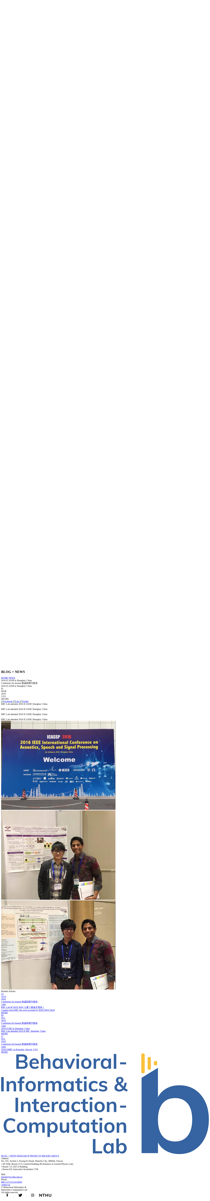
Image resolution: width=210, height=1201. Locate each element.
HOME (4, 678)
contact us (5, 1184)
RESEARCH (23, 1156)
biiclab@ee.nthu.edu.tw (12, 1177)
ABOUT (55, 1156)
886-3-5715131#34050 (11, 1182)
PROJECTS (35, 1156)
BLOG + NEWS (9, 1156)
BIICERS (46, 1156)
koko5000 (53, 704)
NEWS (12, 678)
